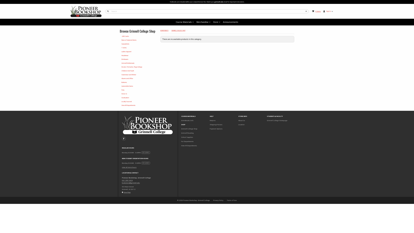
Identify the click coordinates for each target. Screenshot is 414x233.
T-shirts (124, 48)
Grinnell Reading (187, 133)
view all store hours (129, 167)
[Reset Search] (306, 11)
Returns (213, 120)
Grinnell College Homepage (280, 120)
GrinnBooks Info (194, 120)
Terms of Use (232, 200)
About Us (241, 120)
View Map (127, 192)
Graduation (125, 98)
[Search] (108, 11)
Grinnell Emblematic (128, 63)
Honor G (124, 94)
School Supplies (187, 137)
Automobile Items (127, 86)
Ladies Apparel (126, 52)
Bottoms (124, 82)
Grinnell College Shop (178, 30)
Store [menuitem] (215, 22)
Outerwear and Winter (129, 75)
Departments (164, 30)
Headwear (125, 55)
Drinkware (125, 59)
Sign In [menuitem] (328, 11)
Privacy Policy (218, 200)
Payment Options (216, 129)
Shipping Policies (216, 125)
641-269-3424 (127, 180)
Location (241, 125)
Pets (123, 90)
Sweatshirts (125, 44)
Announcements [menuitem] (230, 22)
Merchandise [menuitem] (202, 22)
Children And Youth (128, 71)
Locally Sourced (127, 101)
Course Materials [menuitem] (184, 22)
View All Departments (128, 105)
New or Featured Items (129, 40)
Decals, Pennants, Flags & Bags (132, 67)
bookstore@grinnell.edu (131, 183)
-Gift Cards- (125, 36)
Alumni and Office (127, 78)
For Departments (187, 141)
